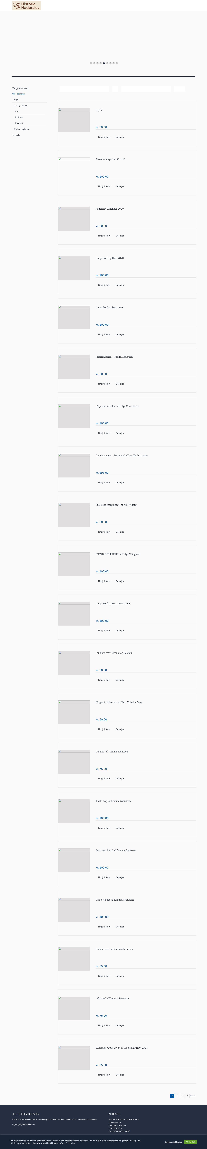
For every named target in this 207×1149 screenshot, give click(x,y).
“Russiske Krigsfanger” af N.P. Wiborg (116, 504)
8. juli (99, 110)
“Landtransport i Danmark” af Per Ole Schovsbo (122, 455)
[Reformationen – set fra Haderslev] (74, 367)
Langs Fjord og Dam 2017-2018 (113, 603)
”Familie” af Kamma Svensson (112, 751)
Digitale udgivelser (22, 129)
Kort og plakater (21, 105)
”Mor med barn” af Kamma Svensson (116, 850)
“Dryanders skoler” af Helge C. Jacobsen (117, 406)
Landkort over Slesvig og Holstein (114, 652)
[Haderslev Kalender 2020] (74, 219)
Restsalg (16, 135)
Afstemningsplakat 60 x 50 (110, 159)
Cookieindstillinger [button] (173, 1142)
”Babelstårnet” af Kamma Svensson (115, 899)
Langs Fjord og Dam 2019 (109, 307)
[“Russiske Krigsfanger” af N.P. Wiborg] (74, 515)
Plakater (19, 117)
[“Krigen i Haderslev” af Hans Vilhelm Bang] (74, 712)
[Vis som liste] (182, 89)
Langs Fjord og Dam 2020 (110, 258)
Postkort (19, 123)
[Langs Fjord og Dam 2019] (74, 317)
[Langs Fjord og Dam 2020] (74, 268)
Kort (17, 111)
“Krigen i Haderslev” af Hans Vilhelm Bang (119, 702)
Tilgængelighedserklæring (23, 1124)
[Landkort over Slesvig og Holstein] (74, 663)
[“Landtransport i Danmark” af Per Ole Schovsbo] (74, 465)
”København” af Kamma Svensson (114, 949)
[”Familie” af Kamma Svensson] (74, 762)
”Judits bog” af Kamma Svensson (113, 801)
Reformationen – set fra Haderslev (114, 356)
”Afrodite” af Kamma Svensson (112, 998)
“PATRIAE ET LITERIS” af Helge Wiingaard (118, 554)
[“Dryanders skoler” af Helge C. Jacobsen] (74, 416)
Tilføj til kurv (104, 137)
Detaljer (120, 137)
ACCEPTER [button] (190, 1142)
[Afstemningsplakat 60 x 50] (74, 169)
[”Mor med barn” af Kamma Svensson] (74, 860)
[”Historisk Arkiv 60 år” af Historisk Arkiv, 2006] (74, 1058)
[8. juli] (74, 120)
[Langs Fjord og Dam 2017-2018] (74, 614)
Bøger (16, 99)
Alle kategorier (18, 94)
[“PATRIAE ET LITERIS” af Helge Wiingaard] (74, 564)
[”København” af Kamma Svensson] (74, 959)
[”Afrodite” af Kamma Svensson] (74, 1008)
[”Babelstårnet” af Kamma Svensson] (74, 910)
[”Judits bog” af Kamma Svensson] (74, 811)
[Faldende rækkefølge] (115, 89)
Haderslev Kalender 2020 (110, 208)
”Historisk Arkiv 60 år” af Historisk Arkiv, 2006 (122, 1047)
